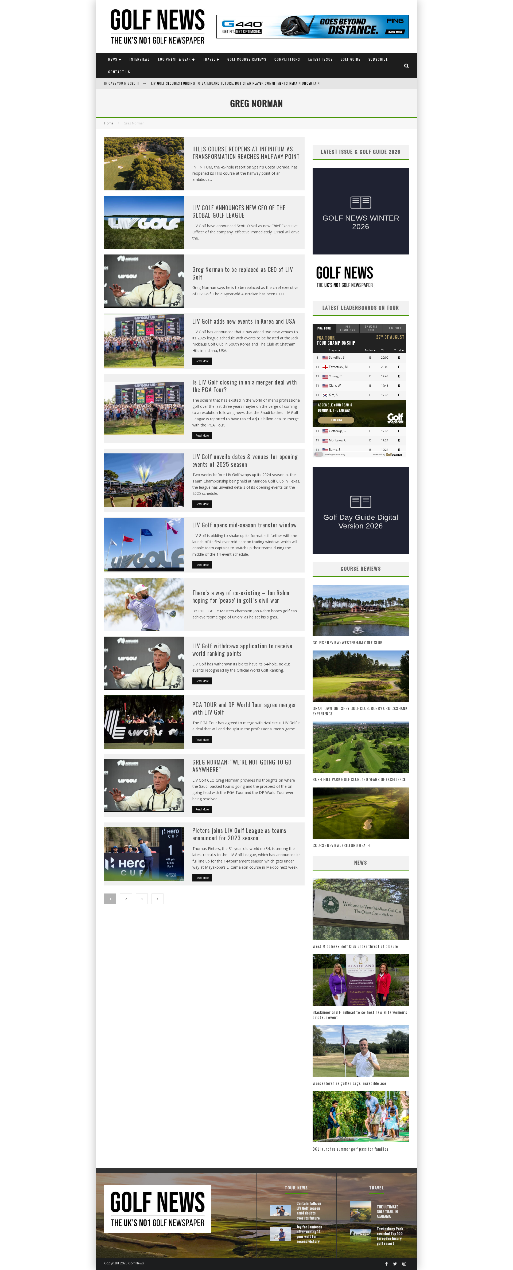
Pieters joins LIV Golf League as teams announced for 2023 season (239, 834)
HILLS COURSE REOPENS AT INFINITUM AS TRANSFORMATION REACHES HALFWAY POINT (246, 152)
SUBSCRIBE (378, 59)
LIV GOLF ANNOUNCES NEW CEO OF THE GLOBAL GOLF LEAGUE (239, 211)
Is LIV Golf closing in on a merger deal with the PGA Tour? (244, 386)
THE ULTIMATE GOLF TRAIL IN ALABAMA (387, 1211)
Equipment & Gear (174, 59)
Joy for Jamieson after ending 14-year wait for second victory (309, 1234)
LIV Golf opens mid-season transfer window (244, 524)
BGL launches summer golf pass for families (350, 1149)
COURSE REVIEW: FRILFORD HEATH (341, 845)
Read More (202, 361)
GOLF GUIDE (350, 59)
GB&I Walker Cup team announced (180, 83)
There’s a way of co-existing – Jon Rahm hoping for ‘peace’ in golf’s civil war (240, 596)
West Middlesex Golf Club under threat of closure (355, 946)
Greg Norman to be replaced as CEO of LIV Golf (242, 273)
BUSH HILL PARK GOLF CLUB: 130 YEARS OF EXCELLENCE (359, 779)
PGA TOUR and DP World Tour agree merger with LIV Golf (244, 708)
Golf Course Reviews (246, 59)
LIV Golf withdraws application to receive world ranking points (242, 649)
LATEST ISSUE (320, 59)
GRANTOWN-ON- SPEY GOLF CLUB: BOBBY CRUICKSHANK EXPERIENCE (360, 710)
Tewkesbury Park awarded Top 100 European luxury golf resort (390, 1236)
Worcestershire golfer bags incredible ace (349, 1083)
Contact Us (119, 71)
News (113, 59)
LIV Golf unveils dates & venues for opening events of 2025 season (245, 460)
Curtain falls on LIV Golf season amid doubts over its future (309, 1210)
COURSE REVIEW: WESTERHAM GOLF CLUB (348, 642)
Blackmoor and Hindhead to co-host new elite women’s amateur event (360, 1014)
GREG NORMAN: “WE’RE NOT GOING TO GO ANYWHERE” (242, 766)
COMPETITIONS (287, 59)
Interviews (140, 59)
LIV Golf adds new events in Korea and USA (244, 321)
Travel (209, 59)
